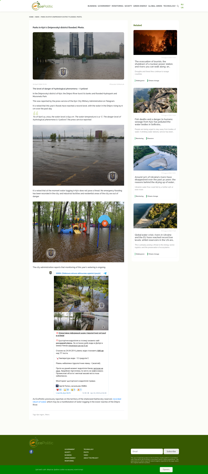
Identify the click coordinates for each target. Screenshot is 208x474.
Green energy (140, 6)
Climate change (153, 81)
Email (135, 451)
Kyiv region (40, 415)
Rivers (47, 415)
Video (86, 455)
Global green (155, 6)
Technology (169, 6)
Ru (182, 4)
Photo (86, 452)
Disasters (150, 138)
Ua (182, 7)
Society (128, 6)
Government (104, 6)
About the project (91, 458)
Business (92, 6)
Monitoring (117, 6)
